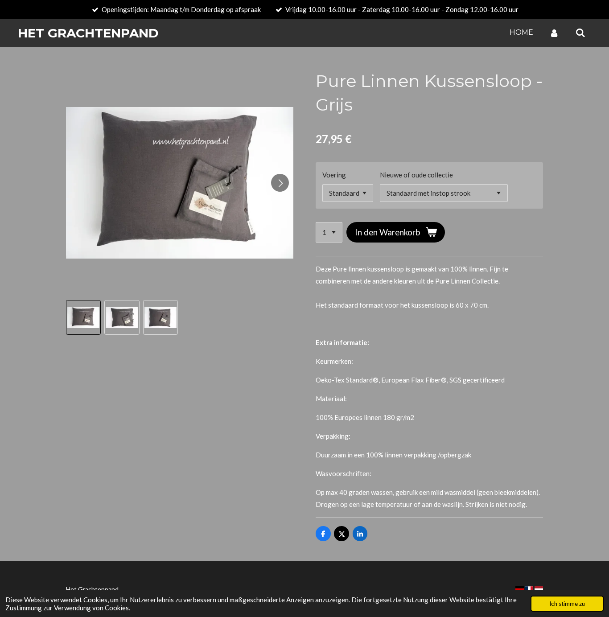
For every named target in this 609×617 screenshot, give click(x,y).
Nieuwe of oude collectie (416, 175)
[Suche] (580, 32)
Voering (334, 175)
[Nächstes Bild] (280, 183)
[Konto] (554, 32)
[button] (83, 317)
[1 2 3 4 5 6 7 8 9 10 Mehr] (329, 232)
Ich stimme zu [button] (567, 603)
